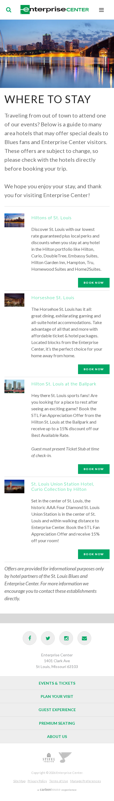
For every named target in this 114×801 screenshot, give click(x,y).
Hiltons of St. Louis (51, 217)
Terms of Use (58, 781)
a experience (57, 790)
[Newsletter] (84, 638)
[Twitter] (48, 638)
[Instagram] (66, 638)
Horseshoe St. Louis (52, 297)
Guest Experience (57, 709)
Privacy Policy (37, 781)
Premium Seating (57, 723)
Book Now (94, 282)
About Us (57, 736)
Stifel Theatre (49, 757)
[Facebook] (30, 638)
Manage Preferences (85, 781)
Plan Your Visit (57, 696)
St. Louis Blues (65, 757)
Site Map (19, 781)
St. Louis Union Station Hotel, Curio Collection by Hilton (62, 486)
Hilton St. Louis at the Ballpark (64, 383)
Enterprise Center (54, 9)
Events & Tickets (57, 683)
